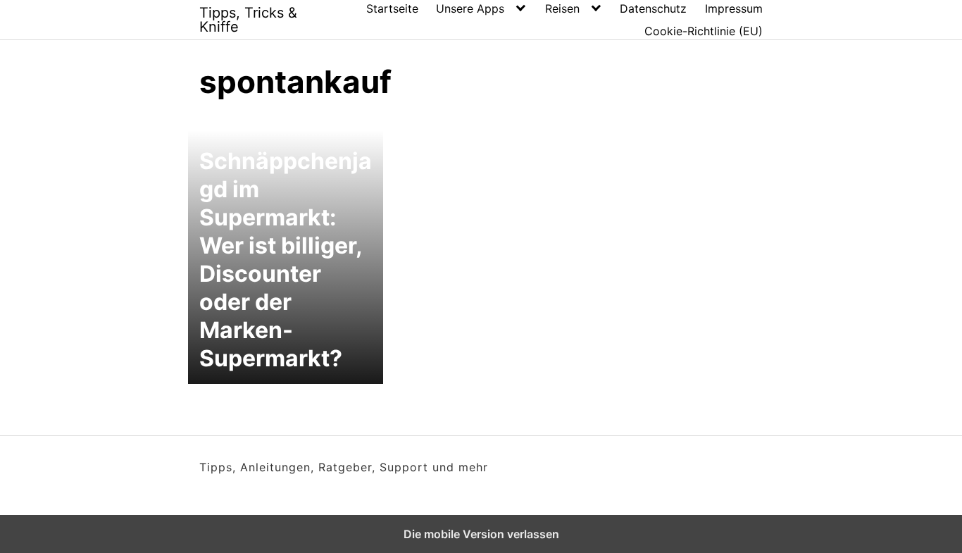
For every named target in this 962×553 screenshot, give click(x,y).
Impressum (734, 8)
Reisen (562, 8)
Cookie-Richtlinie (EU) (703, 31)
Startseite (392, 8)
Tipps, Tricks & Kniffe (248, 20)
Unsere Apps (470, 8)
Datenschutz (653, 8)
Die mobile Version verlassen (481, 534)
